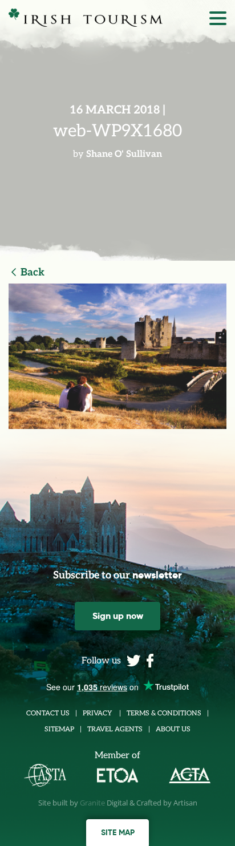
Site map (118, 832)
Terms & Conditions (164, 713)
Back (32, 272)
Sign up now (117, 616)
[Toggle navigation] (217, 21)
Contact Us (48, 713)
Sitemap (59, 729)
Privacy (98, 713)
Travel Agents (115, 729)
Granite (92, 803)
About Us (173, 729)
